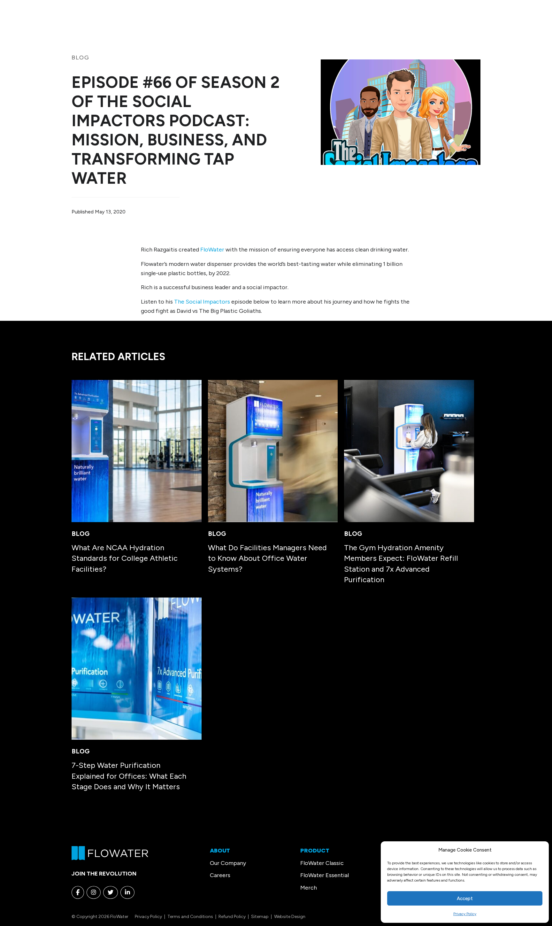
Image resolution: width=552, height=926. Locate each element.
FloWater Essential (324, 875)
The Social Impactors (202, 301)
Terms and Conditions (190, 916)
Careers (220, 875)
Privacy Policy (464, 914)
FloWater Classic (322, 863)
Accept (465, 898)
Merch (308, 887)
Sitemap (260, 916)
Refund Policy (232, 916)
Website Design (289, 916)
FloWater (212, 249)
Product (314, 850)
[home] (110, 852)
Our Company (228, 863)
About (220, 850)
